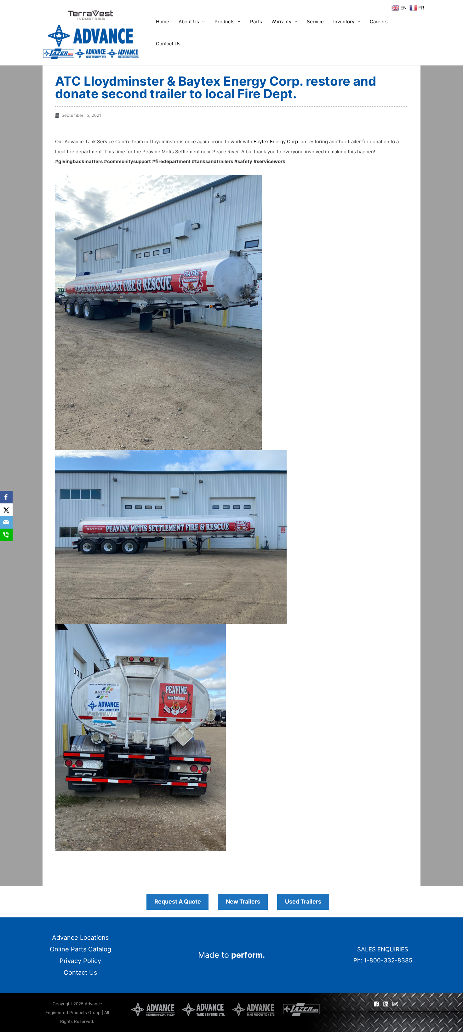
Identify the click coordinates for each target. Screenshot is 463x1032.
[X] (6, 509)
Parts (256, 22)
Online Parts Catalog (80, 949)
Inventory (343, 22)
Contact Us (168, 44)
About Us (189, 22)
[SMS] (6, 535)
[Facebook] (6, 497)
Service (315, 22)
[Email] (6, 522)
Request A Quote (177, 901)
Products (224, 22)
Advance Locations (80, 937)
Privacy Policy (80, 961)
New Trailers (243, 901)
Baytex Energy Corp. (276, 142)
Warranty (281, 22)
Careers (379, 22)
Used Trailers (303, 901)
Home (162, 22)
